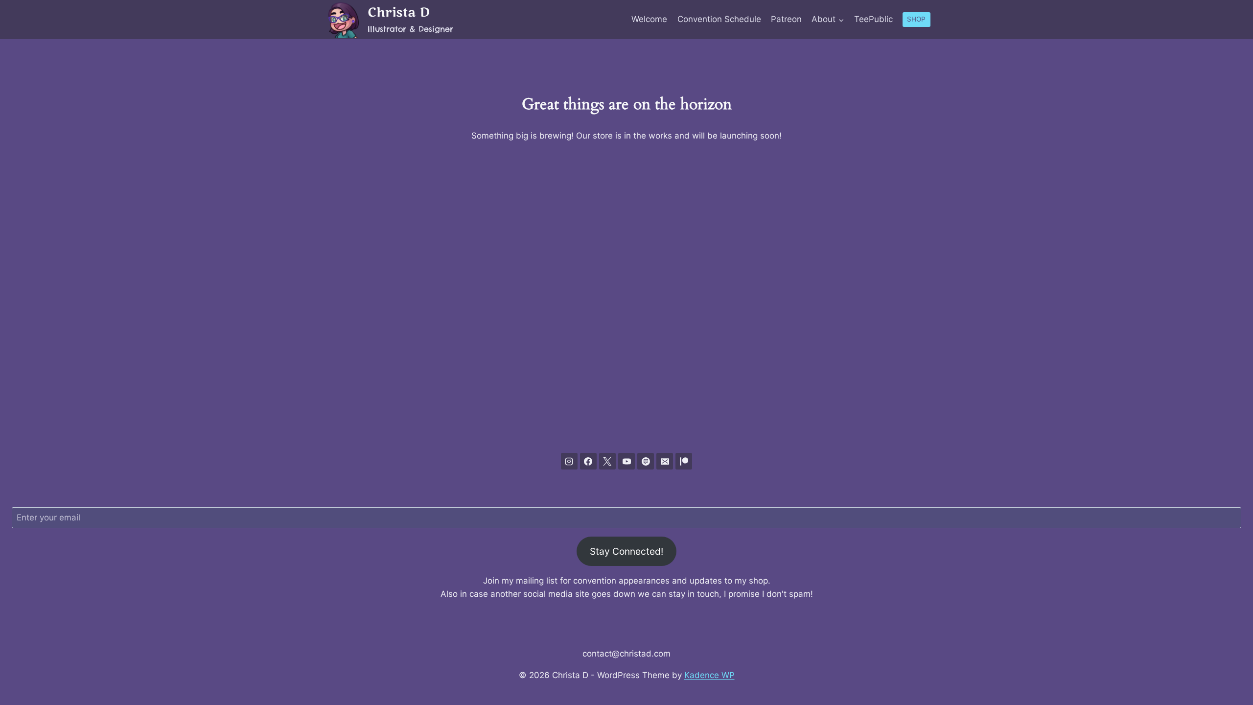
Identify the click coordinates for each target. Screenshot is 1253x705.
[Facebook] (588, 461)
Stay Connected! (626, 551)
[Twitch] (645, 461)
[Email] (664, 461)
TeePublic (873, 19)
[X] (607, 461)
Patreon (786, 19)
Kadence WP (709, 675)
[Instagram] (569, 461)
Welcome (649, 19)
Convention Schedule (719, 19)
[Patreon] (683, 461)
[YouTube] (626, 461)
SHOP (916, 19)
